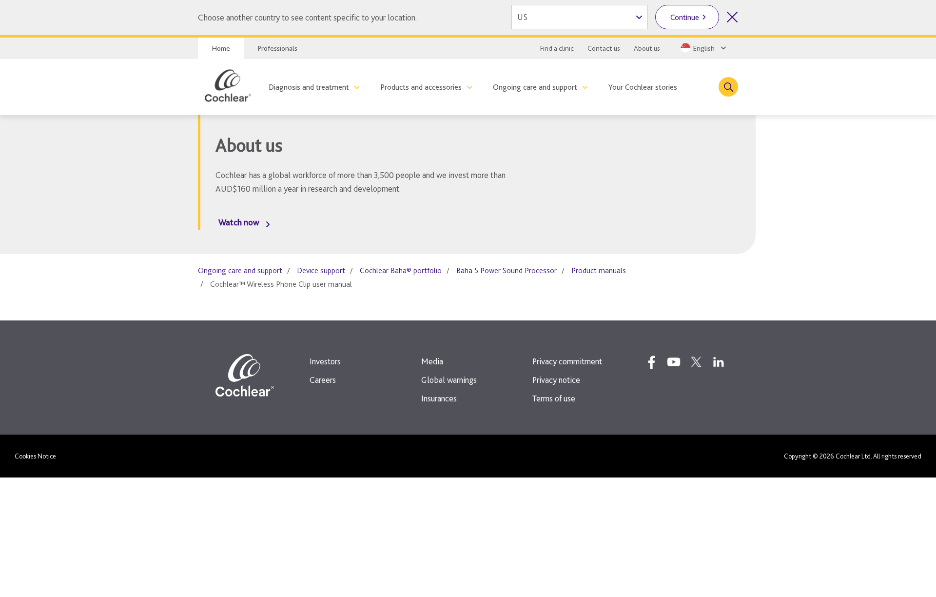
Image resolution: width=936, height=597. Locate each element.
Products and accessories (421, 87)
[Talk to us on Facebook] (651, 362)
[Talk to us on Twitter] (696, 362)
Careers (323, 380)
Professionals (277, 48)
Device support (321, 270)
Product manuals (598, 270)
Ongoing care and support (535, 87)
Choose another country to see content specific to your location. (307, 17)
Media (432, 361)
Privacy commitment (567, 361)
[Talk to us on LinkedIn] (718, 362)
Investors (325, 361)
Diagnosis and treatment (309, 87)
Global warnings (449, 380)
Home (221, 48)
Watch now (238, 222)
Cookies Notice (35, 456)
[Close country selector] (732, 17)
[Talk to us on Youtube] (673, 362)
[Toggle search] (728, 87)
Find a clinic (557, 48)
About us (647, 48)
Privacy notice (556, 380)
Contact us (603, 48)
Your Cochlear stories (642, 87)
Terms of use (553, 398)
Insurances (439, 398)
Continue (684, 17)
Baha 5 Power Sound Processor (506, 270)
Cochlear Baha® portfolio (401, 270)
